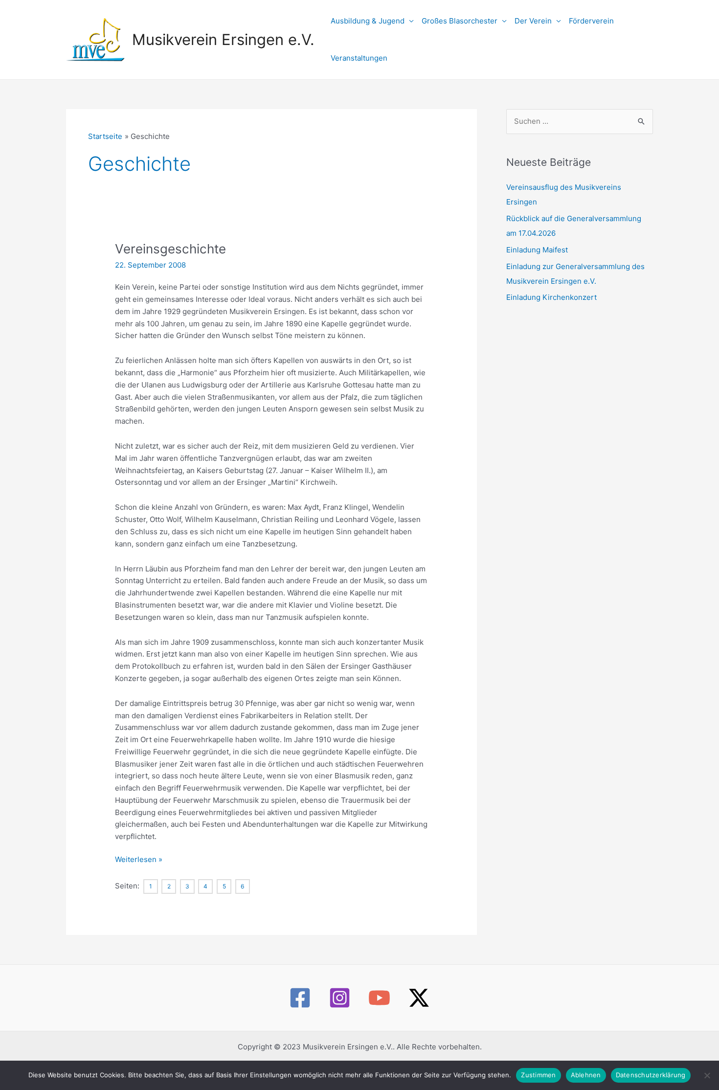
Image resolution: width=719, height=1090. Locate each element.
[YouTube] (379, 998)
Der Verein (533, 20)
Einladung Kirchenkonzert (551, 297)
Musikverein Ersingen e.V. (223, 39)
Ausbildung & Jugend (367, 20)
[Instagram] (340, 998)
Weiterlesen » (138, 859)
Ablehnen (586, 1075)
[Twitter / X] (419, 998)
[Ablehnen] (707, 1075)
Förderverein (591, 20)
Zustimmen (538, 1075)
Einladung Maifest (537, 249)
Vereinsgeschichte (170, 248)
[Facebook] (300, 998)
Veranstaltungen (359, 58)
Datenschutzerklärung (651, 1075)
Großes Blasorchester (459, 20)
